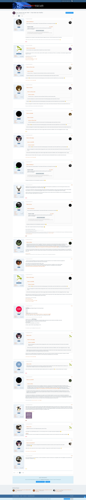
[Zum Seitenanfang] (85, 497)
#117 (72, 404)
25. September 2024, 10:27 (29, 110)
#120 (72, 455)
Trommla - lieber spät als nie (30, 411)
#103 (72, 64)
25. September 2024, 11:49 (29, 201)
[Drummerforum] (43, 5)
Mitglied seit (15, 56)
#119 (72, 440)
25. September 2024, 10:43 (29, 135)
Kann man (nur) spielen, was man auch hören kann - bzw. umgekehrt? (66, 489)
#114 (72, 332)
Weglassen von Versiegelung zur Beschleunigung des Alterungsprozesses (46, 246)
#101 (72, 18)
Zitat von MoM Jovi (29, 21)
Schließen (72, 498)
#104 (72, 84)
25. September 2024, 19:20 (29, 404)
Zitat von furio (29, 204)
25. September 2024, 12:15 (29, 239)
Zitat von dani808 (29, 113)
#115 (72, 361)
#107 (72, 161)
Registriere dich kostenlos (45, 479)
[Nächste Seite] (22, 16)
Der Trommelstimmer (29, 299)
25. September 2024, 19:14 (29, 376)
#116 (72, 376)
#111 (72, 258)
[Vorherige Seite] (13, 16)
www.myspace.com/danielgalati (30, 80)
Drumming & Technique (59, 491)
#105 (72, 110)
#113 (72, 305)
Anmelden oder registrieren (66, 1)
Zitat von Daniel (30, 71)
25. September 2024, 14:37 (29, 361)
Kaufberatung (37, 491)
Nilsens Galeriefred (28, 298)
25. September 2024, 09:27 (29, 84)
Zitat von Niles (29, 242)
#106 (72, 135)
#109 (72, 201)
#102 (72, 45)
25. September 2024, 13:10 (29, 274)
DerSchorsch (37, 490)
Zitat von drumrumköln (30, 48)
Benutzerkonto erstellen (40, 481)
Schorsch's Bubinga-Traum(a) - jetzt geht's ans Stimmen (44, 489)
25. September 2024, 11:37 (29, 161)
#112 (72, 274)
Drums (16, 491)
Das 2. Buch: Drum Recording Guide (31, 58)
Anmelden (47, 481)
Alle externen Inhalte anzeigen (40, 30)
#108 (72, 184)
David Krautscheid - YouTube (36, 400)
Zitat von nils (28, 335)
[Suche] (72, 1)
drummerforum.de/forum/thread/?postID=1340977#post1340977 (35, 266)
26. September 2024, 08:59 (29, 455)
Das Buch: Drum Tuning (29, 59)
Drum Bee (57, 490)
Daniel (27, 433)
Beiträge (15, 55)
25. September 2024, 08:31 (29, 45)
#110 (72, 239)
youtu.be (50, 26)
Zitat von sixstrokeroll (30, 442)
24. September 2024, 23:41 (29, 18)
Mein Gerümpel (28, 253)
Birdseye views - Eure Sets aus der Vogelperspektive (23, 489)
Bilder (15, 121)
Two (15, 490)
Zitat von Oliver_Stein (30, 67)
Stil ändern (71, 495)
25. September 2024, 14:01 (29, 305)
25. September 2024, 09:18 (29, 64)
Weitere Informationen (67, 498)
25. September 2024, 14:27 (29, 332)
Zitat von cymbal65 (30, 379)
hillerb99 (18, 13)
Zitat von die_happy (30, 137)
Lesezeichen (15, 214)
